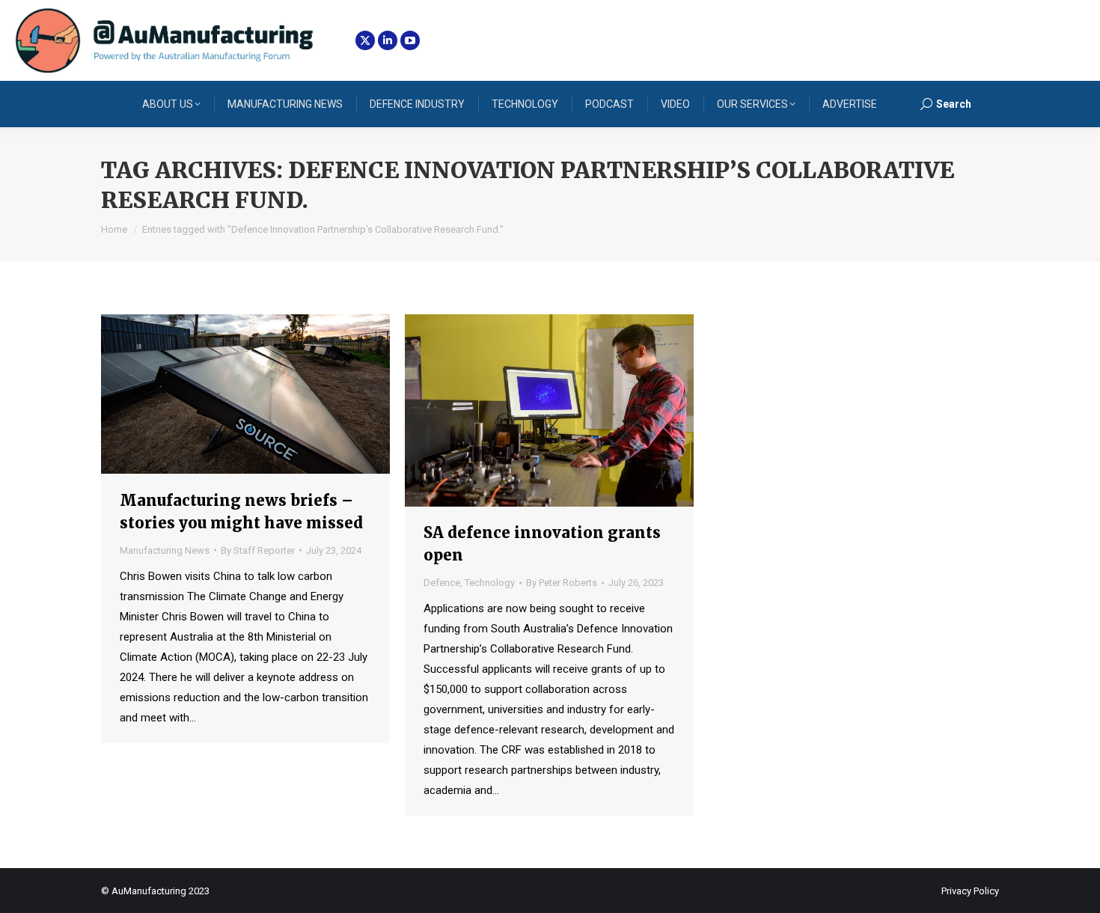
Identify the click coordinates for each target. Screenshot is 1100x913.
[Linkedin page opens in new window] (387, 40)
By (258, 550)
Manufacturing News (165, 550)
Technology (490, 582)
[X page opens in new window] (365, 40)
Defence (442, 582)
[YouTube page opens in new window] (410, 40)
